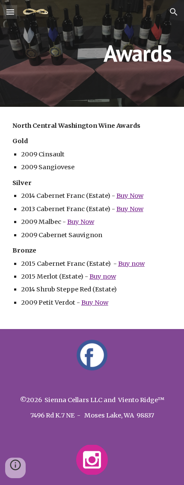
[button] (10, 12)
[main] (92, 53)
